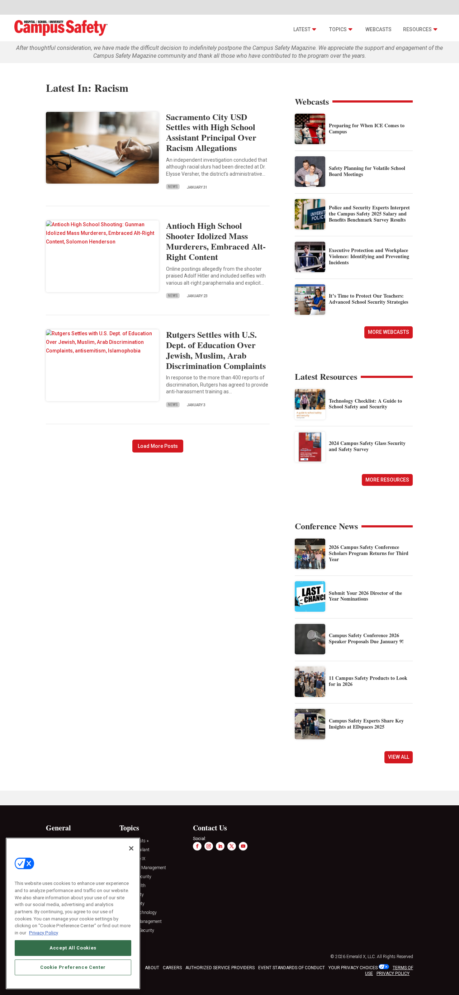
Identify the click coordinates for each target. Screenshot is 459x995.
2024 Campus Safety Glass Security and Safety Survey (367, 446)
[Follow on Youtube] (243, 846)
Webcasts (378, 29)
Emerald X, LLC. (361, 956)
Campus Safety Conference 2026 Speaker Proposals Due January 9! (366, 638)
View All (398, 757)
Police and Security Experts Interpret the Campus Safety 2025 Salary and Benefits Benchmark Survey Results (369, 213)
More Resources (387, 480)
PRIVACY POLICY (393, 973)
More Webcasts (388, 332)
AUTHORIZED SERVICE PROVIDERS (220, 967)
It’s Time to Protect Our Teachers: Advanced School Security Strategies (368, 298)
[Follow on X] (231, 846)
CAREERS (172, 967)
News (173, 187)
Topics (338, 29)
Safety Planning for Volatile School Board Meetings (367, 171)
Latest (302, 29)
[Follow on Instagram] (208, 846)
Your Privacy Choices (353, 967)
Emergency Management (142, 868)
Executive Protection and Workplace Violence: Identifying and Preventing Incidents (369, 256)
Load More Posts (158, 446)
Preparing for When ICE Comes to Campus (366, 128)
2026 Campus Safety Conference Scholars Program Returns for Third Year (368, 553)
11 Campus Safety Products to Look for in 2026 (368, 681)
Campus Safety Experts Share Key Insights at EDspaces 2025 (366, 723)
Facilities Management (140, 921)
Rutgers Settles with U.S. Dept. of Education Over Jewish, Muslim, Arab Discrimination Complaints (216, 349)
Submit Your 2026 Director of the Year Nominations (365, 596)
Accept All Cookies (72, 947)
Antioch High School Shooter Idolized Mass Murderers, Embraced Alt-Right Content (216, 240)
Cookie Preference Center (73, 967)
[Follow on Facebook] (197, 846)
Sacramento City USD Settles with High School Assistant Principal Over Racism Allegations (211, 132)
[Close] (131, 848)
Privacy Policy (43, 932)
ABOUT (152, 967)
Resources (417, 29)
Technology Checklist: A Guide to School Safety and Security (365, 404)
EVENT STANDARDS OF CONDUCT (291, 967)
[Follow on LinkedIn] (220, 846)
